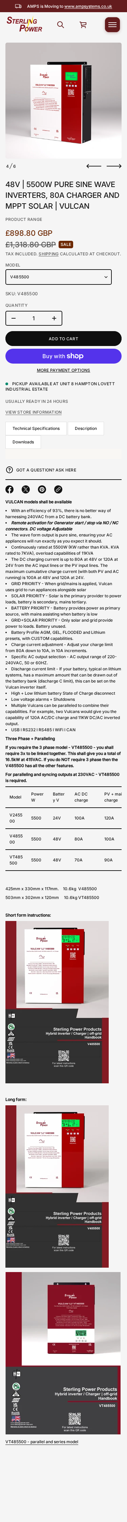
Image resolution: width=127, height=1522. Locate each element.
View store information (33, 412)
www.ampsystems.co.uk (88, 6)
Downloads (23, 441)
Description (86, 428)
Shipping (49, 253)
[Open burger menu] (112, 24)
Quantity (16, 305)
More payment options (63, 370)
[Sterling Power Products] (24, 24)
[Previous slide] (93, 166)
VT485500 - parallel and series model (41, 1441)
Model (12, 265)
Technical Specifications (36, 428)
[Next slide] (114, 166)
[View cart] (83, 24)
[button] (60, 24)
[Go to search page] (60, 24)
